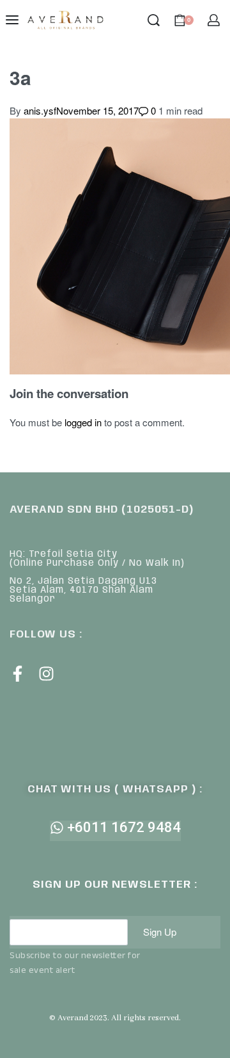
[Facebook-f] (18, 674)
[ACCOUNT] (213, 20)
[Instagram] (46, 674)
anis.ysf (40, 110)
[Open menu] (12, 20)
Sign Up (159, 931)
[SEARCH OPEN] (153, 20)
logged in (83, 422)
